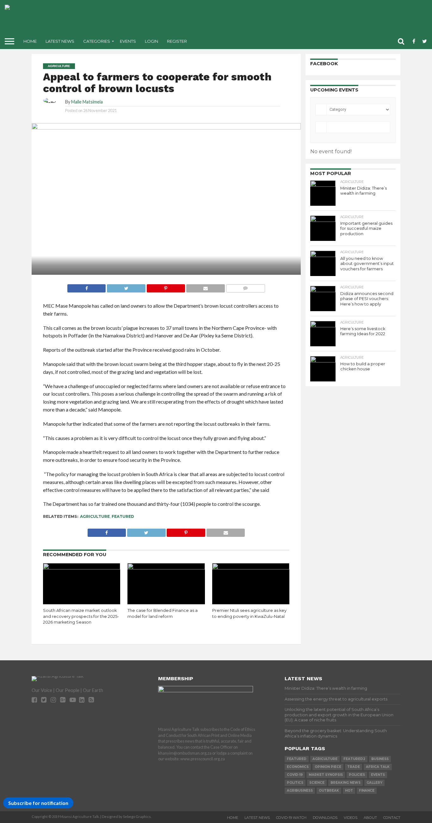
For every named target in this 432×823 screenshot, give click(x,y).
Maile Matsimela (87, 101)
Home (30, 41)
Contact (391, 817)
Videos (350, 817)
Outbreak (329, 790)
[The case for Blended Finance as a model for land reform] (166, 567)
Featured (123, 516)
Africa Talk (378, 767)
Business (380, 759)
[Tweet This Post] (126, 287)
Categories (96, 41)
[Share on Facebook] (86, 287)
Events (128, 41)
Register (177, 41)
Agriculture (95, 516)
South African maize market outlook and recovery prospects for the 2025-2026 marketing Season (81, 616)
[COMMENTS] (245, 287)
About (370, 817)
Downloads (325, 817)
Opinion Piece (328, 767)
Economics (298, 767)
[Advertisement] (266, 19)
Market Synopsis (326, 775)
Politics (295, 783)
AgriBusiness (300, 790)
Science (316, 783)
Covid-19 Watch (291, 817)
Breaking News (345, 783)
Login (151, 41)
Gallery (374, 783)
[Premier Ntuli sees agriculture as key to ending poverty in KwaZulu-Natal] (251, 567)
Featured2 (354, 759)
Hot (349, 790)
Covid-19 (295, 775)
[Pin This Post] (165, 287)
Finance (366, 790)
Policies (357, 775)
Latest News (60, 41)
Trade (353, 767)
